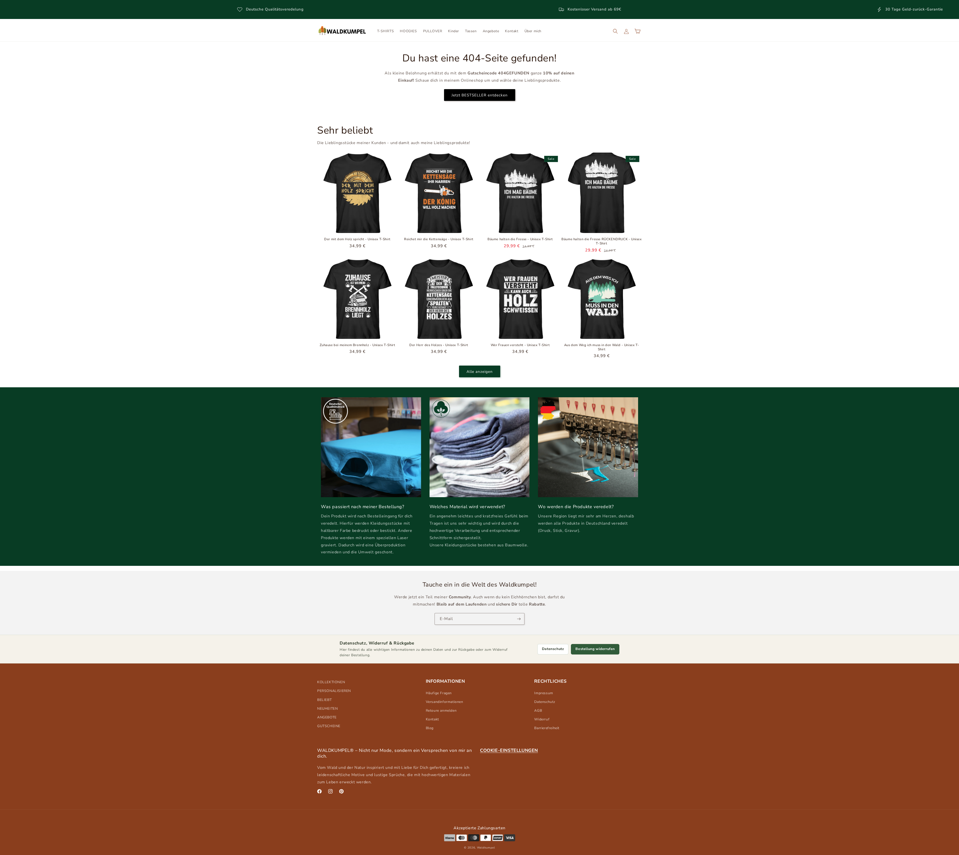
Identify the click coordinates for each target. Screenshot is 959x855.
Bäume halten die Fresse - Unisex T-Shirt (520, 239)
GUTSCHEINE (328, 726)
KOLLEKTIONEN (331, 682)
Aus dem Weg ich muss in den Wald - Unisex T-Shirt (601, 347)
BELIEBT (324, 699)
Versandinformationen (444, 701)
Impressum (543, 693)
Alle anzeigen (480, 371)
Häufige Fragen (439, 693)
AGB (538, 710)
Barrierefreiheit (546, 728)
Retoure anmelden (441, 710)
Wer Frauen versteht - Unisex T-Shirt (520, 345)
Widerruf (541, 719)
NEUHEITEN (327, 708)
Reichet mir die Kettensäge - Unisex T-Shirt (439, 239)
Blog (430, 728)
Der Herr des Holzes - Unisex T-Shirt (438, 345)
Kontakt (432, 719)
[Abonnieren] (518, 619)
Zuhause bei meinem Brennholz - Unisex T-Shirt (357, 345)
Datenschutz (553, 648)
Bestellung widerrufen (595, 648)
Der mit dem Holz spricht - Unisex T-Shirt (357, 239)
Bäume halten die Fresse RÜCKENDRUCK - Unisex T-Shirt (601, 241)
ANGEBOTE (327, 717)
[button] (615, 31)
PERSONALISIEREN (334, 690)
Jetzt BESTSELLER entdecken (480, 94)
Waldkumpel (486, 848)
